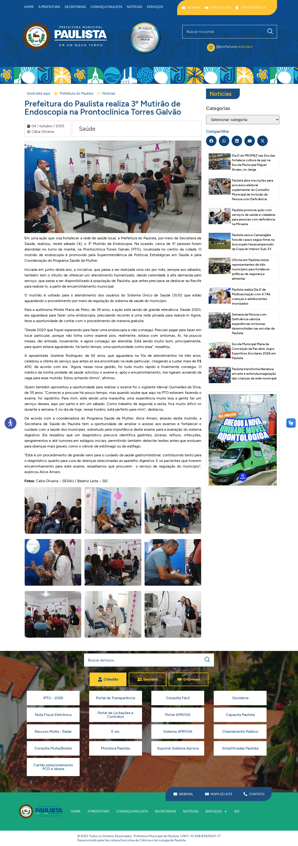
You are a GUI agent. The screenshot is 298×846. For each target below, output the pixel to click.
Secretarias (75, 7)
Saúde (87, 128)
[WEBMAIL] (175, 794)
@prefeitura (234, 46)
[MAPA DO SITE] (207, 794)
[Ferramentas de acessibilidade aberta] (10, 423)
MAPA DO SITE (221, 794)
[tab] (108, 679)
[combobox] (223, 31)
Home (29, 7)
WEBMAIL (186, 794)
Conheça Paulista (106, 7)
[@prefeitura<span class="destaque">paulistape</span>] (211, 48)
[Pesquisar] (271, 31)
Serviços (155, 7)
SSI (236, 811)
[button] (211, 141)
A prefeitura (49, 7)
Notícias (134, 7)
